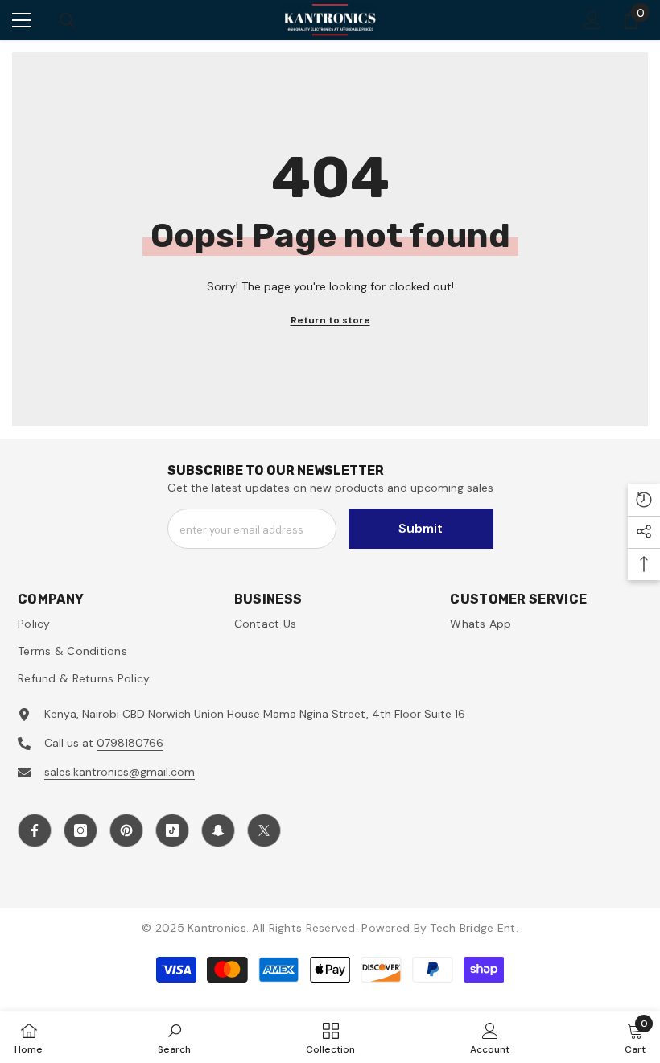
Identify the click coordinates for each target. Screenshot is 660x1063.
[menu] (21, 20)
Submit (420, 528)
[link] (174, 1037)
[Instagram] (80, 830)
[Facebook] (35, 830)
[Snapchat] (218, 830)
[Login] (592, 20)
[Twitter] (264, 830)
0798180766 (130, 742)
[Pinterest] (126, 830)
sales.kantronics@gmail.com (119, 771)
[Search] (67, 21)
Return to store (330, 320)
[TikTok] (172, 830)
